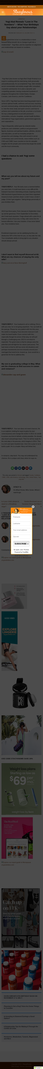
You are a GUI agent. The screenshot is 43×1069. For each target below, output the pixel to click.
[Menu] (3, 12)
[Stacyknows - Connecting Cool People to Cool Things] (22, 12)
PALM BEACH (32, 7)
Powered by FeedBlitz (21, 552)
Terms (20, 555)
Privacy (26, 555)
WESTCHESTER (11, 7)
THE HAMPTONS (22, 7)
